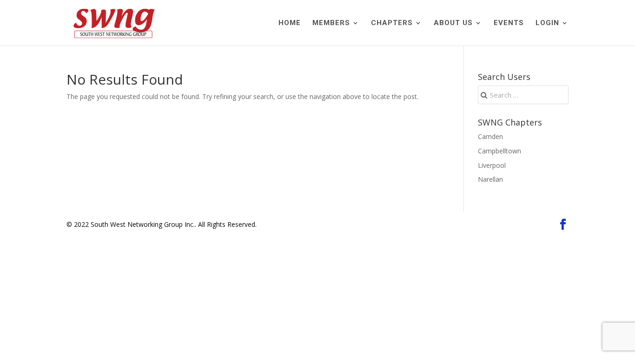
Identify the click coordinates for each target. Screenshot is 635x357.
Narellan (490, 179)
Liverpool (492, 165)
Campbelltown (499, 150)
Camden (490, 136)
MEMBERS (331, 23)
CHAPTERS (392, 23)
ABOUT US (453, 23)
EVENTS (509, 23)
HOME (289, 23)
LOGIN (547, 23)
